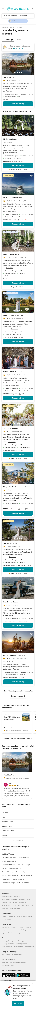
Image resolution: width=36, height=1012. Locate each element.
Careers (4, 902)
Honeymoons (29, 946)
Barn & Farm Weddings (9, 857)
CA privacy (5, 908)
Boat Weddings (21, 872)
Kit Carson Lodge (10, 139)
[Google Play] (23, 977)
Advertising (22, 902)
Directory (4, 916)
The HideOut (8, 77)
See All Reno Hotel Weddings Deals (17, 738)
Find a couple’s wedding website (12, 954)
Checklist (20, 927)
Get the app (18, 1003)
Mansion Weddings (24, 865)
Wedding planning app (9, 941)
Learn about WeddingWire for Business (14, 962)
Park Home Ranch (10, 602)
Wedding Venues (8, 854)
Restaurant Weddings (8, 865)
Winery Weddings (24, 857)
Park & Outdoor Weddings (10, 875)
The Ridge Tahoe (10, 543)
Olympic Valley (7, 826)
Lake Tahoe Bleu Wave (12, 198)
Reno (12, 27)
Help (18, 933)
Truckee (4, 835)
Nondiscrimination (24, 899)
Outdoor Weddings (23, 883)
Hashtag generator (24, 941)
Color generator (7, 946)
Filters (9, 40)
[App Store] (9, 977)
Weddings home (7, 896)
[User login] (33, 9)
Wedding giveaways (8, 944)
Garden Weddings (18, 879)
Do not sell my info (28, 905)
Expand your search (18, 696)
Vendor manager (13, 930)
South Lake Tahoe (8, 831)
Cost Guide (11, 933)
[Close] (33, 983)
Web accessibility (15, 908)
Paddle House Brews (11, 254)
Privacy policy (16, 905)
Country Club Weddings (9, 861)
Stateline (5, 813)
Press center (13, 902)
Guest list (28, 927)
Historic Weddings (26, 875)
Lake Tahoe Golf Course (13, 315)
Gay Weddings (6, 919)
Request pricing (18, 104)
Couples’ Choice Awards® (25, 916)
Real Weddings (18, 946)
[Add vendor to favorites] (32, 56)
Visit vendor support (8, 965)
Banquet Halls (6, 879)
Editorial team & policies (9, 899)
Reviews (12, 916)
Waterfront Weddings (8, 883)
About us (17, 896)
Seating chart (25, 930)
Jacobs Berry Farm (10, 428)
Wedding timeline (21, 944)
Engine (4, 933)
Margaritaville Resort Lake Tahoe (16, 487)
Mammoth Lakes (7, 822)
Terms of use (6, 905)
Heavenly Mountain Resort (14, 655)
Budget (4, 930)
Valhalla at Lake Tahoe (12, 372)
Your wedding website (9, 927)
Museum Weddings (8, 872)
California (5, 27)
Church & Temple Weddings (10, 868)
